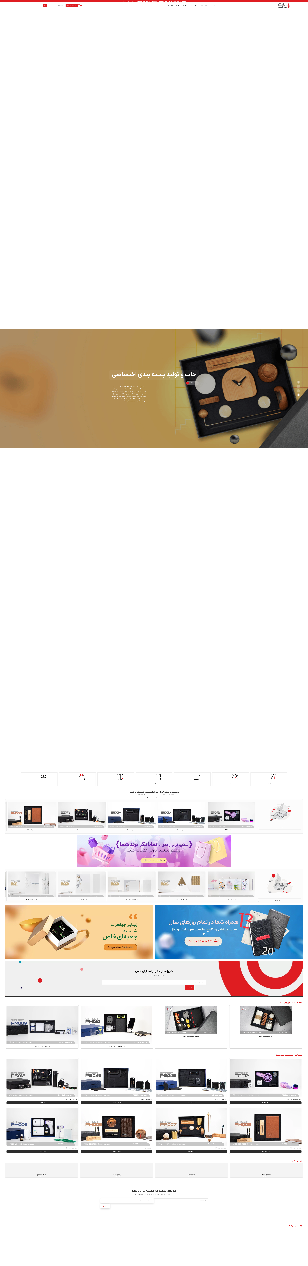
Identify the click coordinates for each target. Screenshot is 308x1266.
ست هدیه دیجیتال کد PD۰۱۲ (231, 830)
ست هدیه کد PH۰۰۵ (31, 830)
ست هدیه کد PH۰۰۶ (146, 1148)
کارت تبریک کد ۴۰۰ (232, 899)
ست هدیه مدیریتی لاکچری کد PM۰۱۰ (117, 1046)
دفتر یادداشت (154, 783)
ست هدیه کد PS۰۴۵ (131, 830)
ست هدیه (192, 783)
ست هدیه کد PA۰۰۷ (220, 1148)
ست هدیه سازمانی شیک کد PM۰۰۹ (42, 1046)
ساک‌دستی (77, 783)
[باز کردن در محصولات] (210, 6)
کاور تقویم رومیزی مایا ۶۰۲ (81, 899)
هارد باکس (230, 783)
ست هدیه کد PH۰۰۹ (71, 1148)
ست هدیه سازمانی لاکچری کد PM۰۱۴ (191, 1036)
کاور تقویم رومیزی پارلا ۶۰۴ (181, 899)
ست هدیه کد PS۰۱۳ (81, 830)
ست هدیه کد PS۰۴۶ (181, 830)
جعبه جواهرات (39, 783)
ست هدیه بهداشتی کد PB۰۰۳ (265, 1036)
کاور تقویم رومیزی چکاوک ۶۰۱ (32, 899)
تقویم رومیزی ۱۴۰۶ (269, 783)
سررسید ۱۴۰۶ (116, 783)
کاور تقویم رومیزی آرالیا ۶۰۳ (132, 899)
